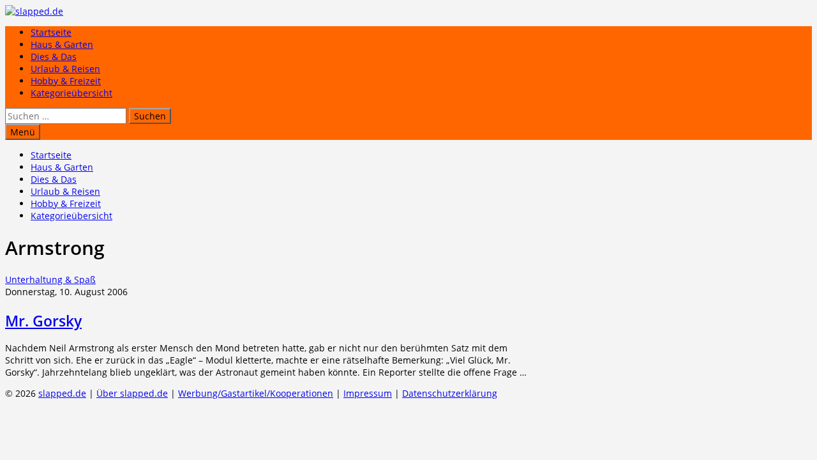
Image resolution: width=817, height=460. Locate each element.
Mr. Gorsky (43, 320)
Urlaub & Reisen (65, 69)
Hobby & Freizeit (66, 81)
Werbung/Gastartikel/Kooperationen (255, 393)
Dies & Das (54, 56)
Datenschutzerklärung (449, 393)
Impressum (367, 393)
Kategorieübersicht (71, 93)
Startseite (51, 32)
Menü (22, 132)
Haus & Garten (62, 44)
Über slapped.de (132, 393)
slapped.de (62, 393)
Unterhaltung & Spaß (50, 279)
